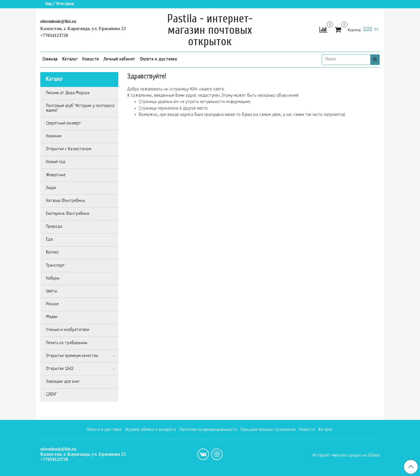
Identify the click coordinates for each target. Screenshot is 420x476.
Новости (90, 59)
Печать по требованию (66, 343)
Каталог (70, 59)
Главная (50, 59)
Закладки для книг (63, 381)
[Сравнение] (323, 30)
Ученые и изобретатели (67, 330)
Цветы (51, 291)
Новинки (53, 136)
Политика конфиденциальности (208, 429)
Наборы (52, 278)
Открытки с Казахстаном (68, 149)
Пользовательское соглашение (268, 429)
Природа (54, 226)
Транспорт (55, 265)
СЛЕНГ (51, 394)
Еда (49, 239)
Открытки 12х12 (59, 368)
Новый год (55, 162)
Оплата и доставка (158, 59)
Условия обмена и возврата (150, 429)
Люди (51, 188)
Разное (52, 304)
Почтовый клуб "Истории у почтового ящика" (80, 108)
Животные (55, 175)
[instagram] (217, 454)
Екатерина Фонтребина (67, 213)
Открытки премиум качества (72, 356)
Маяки (51, 317)
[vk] (203, 454)
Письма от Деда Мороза (67, 93)
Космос (52, 252)
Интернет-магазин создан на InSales (346, 455)
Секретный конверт (63, 123)
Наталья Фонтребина (65, 201)
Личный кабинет (119, 59)
